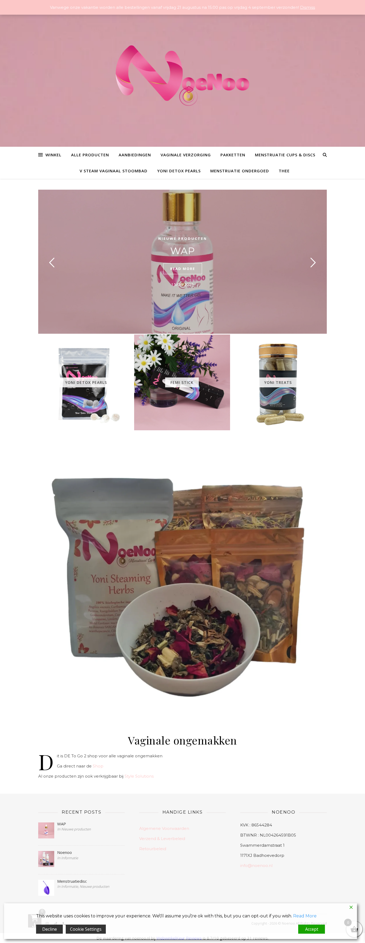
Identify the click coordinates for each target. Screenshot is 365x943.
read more (182, 268)
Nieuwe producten (182, 238)
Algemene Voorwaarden (164, 828)
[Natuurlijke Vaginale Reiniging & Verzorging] (182, 78)
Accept (311, 929)
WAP (182, 251)
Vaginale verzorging (186, 154)
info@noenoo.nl (256, 865)
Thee (284, 170)
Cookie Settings (86, 929)
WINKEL (53, 154)
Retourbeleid (152, 848)
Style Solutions (139, 776)
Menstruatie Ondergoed (239, 170)
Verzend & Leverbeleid (162, 838)
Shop (98, 766)
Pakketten (232, 154)
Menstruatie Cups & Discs (285, 154)
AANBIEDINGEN (135, 154)
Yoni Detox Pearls (179, 170)
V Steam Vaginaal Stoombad (113, 170)
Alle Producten (90, 154)
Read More (305, 915)
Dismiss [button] (307, 7)
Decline (49, 929)
